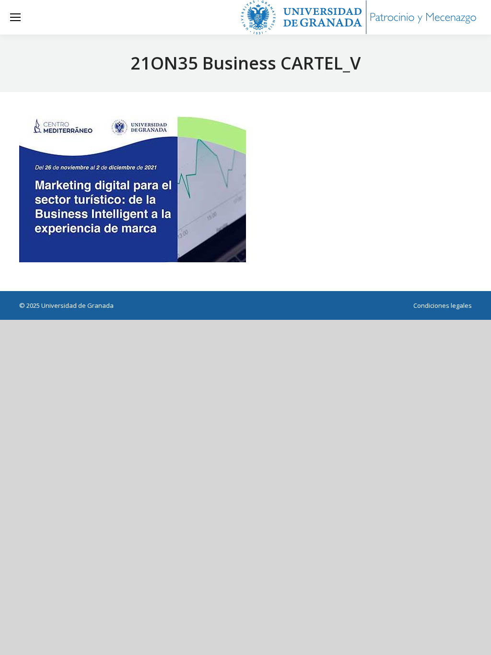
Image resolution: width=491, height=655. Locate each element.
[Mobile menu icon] (15, 17)
